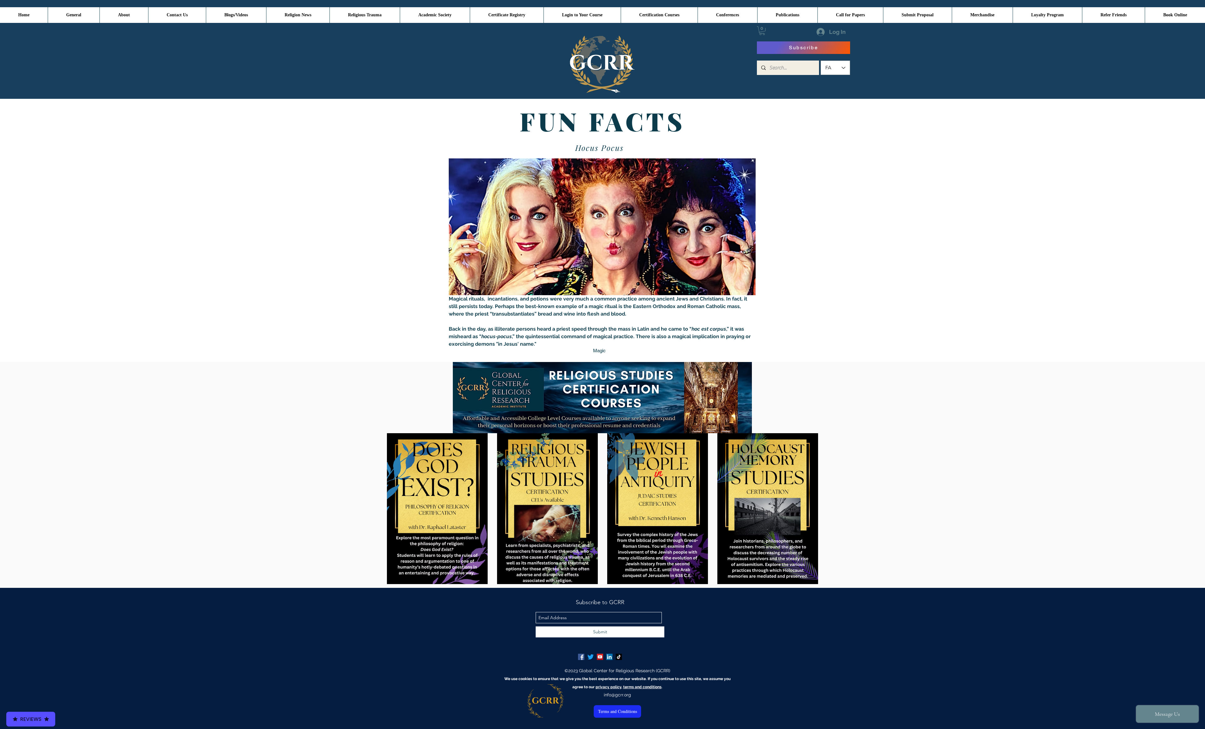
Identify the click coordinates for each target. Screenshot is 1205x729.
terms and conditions (642, 687)
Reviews (30, 719)
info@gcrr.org (617, 694)
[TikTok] (619, 657)
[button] (762, 30)
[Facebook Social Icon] (581, 657)
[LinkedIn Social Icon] (609, 657)
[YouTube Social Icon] (600, 657)
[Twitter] (590, 657)
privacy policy (608, 687)
